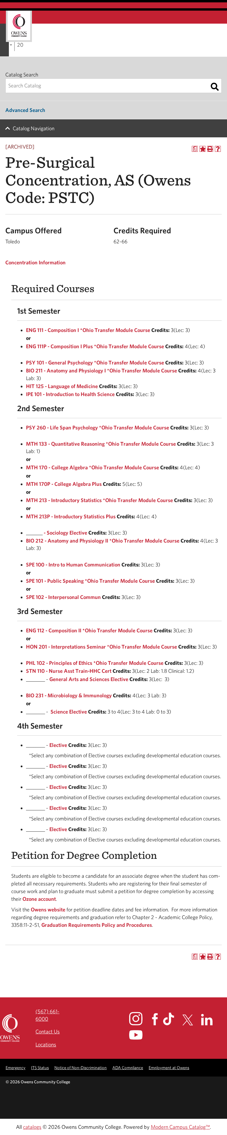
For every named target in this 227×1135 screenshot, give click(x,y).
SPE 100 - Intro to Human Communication (73, 564)
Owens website (47, 909)
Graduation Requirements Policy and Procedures (96, 925)
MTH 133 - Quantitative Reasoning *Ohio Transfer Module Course (101, 444)
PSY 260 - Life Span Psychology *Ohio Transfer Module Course (97, 427)
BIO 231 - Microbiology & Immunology (69, 695)
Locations (45, 1044)
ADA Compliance (127, 1067)
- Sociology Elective (65, 533)
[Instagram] (140, 1018)
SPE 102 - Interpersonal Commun (63, 597)
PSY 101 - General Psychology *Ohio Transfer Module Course (95, 362)
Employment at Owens (169, 1067)
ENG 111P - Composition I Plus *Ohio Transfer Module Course (95, 346)
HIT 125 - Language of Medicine (62, 386)
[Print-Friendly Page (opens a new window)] (210, 149)
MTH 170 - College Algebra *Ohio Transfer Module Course (92, 467)
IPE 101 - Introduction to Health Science (70, 394)
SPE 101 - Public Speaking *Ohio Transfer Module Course (90, 581)
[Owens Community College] (19, 26)
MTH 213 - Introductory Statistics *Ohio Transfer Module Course (99, 500)
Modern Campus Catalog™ (180, 1127)
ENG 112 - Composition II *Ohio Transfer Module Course (89, 630)
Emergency (15, 1067)
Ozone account (39, 899)
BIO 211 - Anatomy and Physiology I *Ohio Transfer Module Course (101, 370)
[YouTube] (140, 1035)
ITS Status (40, 1067)
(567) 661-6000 (47, 1015)
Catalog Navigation (33, 128)
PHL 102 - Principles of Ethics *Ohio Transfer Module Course (94, 663)
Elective (58, 745)
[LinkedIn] (210, 1019)
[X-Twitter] (191, 1020)
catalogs (32, 1127)
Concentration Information (35, 262)
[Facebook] (157, 1019)
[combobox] (14, 44)
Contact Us (47, 1031)
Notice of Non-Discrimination (80, 1067)
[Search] (215, 86)
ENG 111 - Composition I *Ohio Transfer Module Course (88, 330)
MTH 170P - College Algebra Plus (64, 484)
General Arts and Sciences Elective (88, 679)
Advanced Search (25, 110)
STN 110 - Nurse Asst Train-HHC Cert (68, 671)
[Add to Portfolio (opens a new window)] (202, 149)
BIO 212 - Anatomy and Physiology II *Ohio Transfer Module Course (102, 541)
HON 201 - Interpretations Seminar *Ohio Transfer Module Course (101, 647)
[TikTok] (172, 1018)
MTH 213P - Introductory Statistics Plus (71, 516)
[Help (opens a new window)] (218, 149)
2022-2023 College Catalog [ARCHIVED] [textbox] (20, 45)
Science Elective (69, 712)
